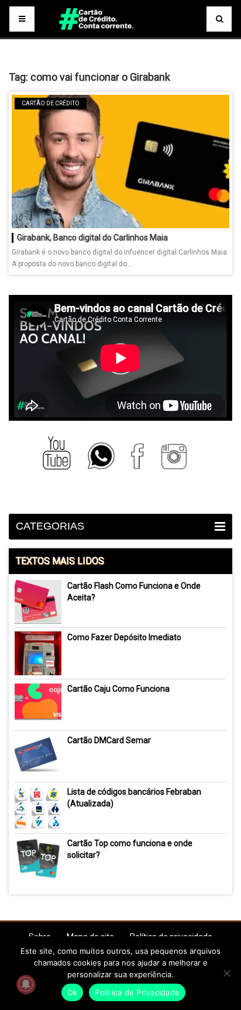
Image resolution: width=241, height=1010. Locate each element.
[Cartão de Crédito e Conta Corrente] (120, 35)
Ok (72, 992)
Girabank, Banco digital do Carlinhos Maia (92, 237)
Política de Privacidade (137, 992)
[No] (226, 973)
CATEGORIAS (50, 526)
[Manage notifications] (25, 984)
